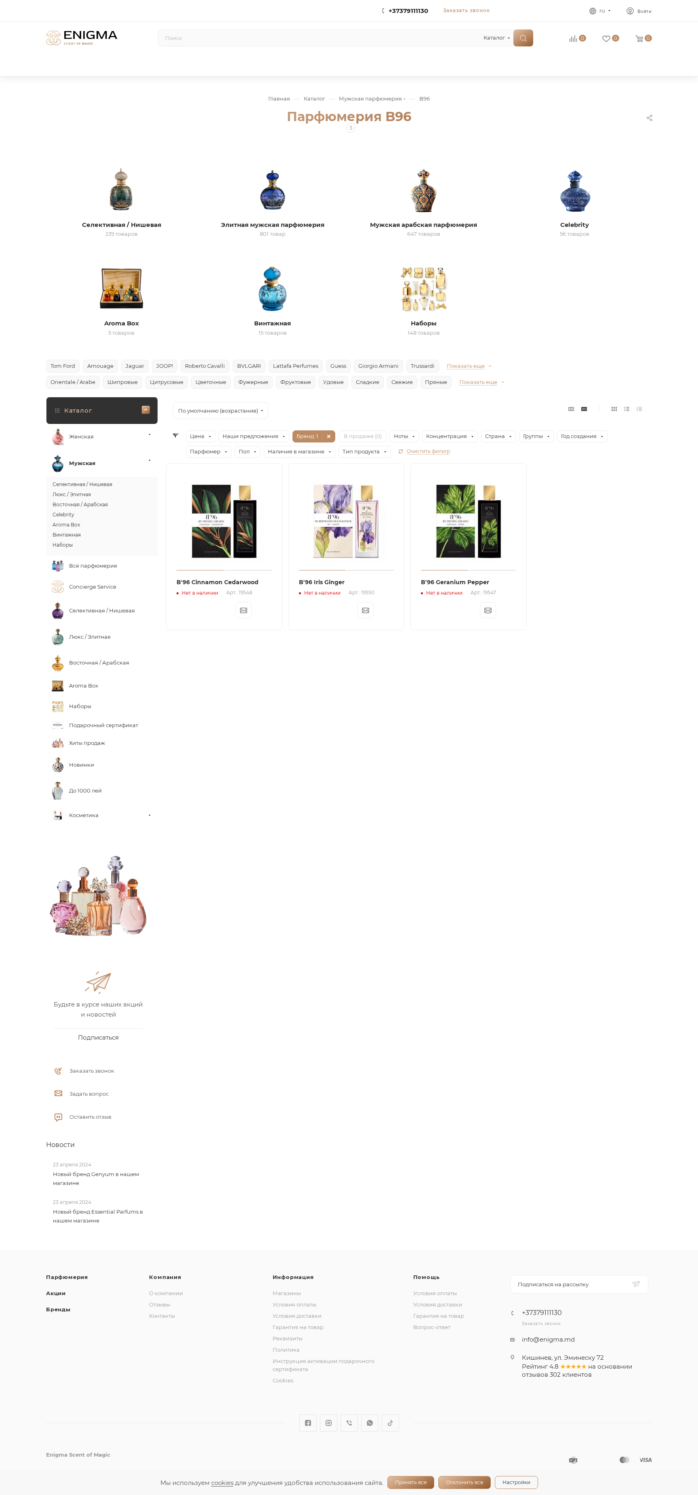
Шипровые (122, 382)
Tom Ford (62, 366)
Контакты (162, 1316)
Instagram (328, 1423)
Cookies (283, 1380)
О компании (166, 1293)
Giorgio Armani (378, 366)
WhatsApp (369, 1423)
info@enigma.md (548, 1339)
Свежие (402, 382)
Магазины (287, 1293)
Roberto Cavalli (205, 366)
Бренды (58, 1309)
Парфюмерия (67, 1277)
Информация (293, 1277)
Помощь (426, 1277)
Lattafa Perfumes (295, 366)
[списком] (626, 408)
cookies (222, 1483)
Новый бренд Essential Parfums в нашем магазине (98, 1216)
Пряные (436, 382)
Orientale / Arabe (72, 382)
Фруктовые (295, 382)
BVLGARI (249, 366)
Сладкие (367, 382)
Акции (56, 1293)
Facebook (308, 1423)
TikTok (390, 1423)
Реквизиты (288, 1338)
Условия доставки (297, 1316)
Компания (165, 1277)
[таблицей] (639, 408)
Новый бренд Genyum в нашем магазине (96, 1178)
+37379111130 (408, 11)
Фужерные (253, 382)
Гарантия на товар (298, 1327)
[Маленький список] (571, 408)
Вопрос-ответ (431, 1327)
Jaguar (135, 366)
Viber (349, 1423)
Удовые (333, 382)
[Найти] (523, 37)
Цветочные (211, 382)
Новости (60, 1145)
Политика (286, 1349)
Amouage (100, 366)
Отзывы (159, 1304)
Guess (338, 366)
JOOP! (164, 366)
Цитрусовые (166, 382)
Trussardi (423, 366)
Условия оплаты (294, 1304)
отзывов (535, 1374)
